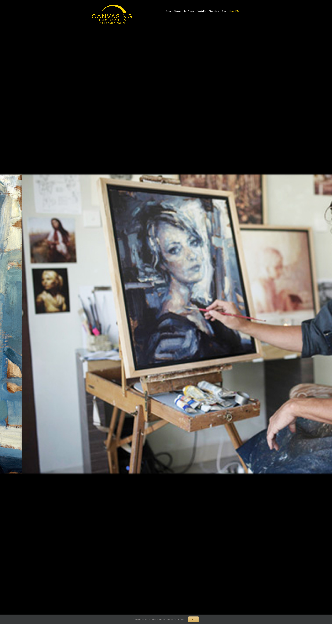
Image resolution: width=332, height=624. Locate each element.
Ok (193, 619)
